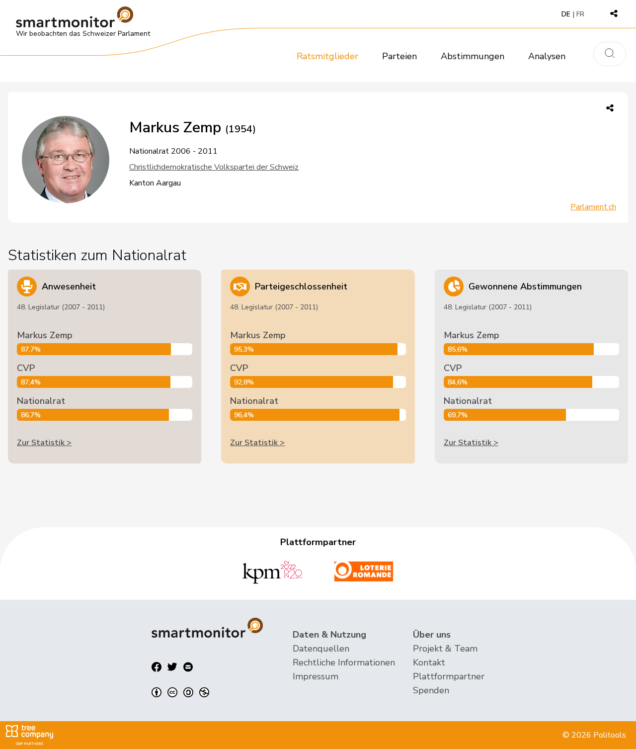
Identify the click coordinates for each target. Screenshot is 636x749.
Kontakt (429, 662)
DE (565, 14)
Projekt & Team (445, 649)
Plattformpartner (448, 676)
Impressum (315, 676)
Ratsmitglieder (327, 56)
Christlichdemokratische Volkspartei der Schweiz (214, 167)
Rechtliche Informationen (344, 662)
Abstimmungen (472, 56)
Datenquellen (321, 649)
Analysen (546, 56)
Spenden (431, 690)
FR (580, 14)
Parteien (399, 56)
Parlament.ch (593, 206)
